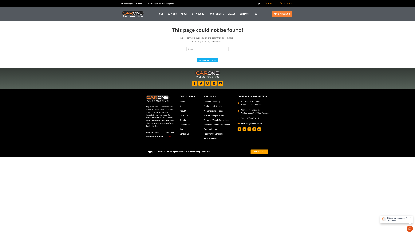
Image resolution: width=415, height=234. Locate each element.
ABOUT (184, 14)
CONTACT (244, 14)
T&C (255, 14)
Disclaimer (205, 152)
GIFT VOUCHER (198, 14)
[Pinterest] (214, 83)
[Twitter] (201, 83)
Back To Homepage (207, 60)
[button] (282, 14)
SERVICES (172, 14)
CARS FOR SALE (216, 14)
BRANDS (231, 14)
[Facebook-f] (194, 83)
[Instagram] (207, 83)
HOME (160, 14)
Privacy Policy (194, 152)
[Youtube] (220, 83)
